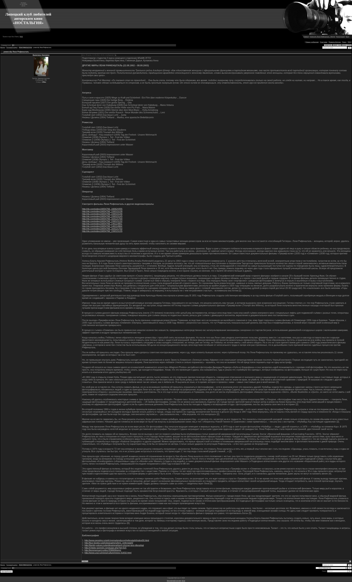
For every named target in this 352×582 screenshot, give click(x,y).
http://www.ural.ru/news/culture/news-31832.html (107, 553)
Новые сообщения (312, 42)
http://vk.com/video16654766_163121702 (102, 229)
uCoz (183, 580)
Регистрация (340, 36)
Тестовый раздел (11, 47)
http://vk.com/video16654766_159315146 (102, 214)
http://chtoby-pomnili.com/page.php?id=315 (105, 548)
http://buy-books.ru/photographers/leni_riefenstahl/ (108, 543)
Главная (306, 36)
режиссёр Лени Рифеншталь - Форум (322, 36)
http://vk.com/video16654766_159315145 (102, 216)
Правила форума (335, 42)
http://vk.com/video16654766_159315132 (102, 221)
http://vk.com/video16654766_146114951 (102, 224)
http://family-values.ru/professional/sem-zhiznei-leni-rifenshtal (114, 545)
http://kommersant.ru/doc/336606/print (102, 550)
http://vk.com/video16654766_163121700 (102, 219)
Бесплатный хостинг (174, 580)
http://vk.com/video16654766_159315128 (102, 211)
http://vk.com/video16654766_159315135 (102, 231)
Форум (2, 47)
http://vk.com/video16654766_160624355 (102, 209)
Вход (347, 36)
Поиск (344, 42)
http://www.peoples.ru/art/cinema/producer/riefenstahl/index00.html (116, 540)
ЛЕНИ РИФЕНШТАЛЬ (25, 47)
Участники (323, 42)
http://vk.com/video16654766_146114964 (102, 226)
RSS (21, 36)
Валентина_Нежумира (41, 55)
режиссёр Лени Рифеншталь (42, 47)
